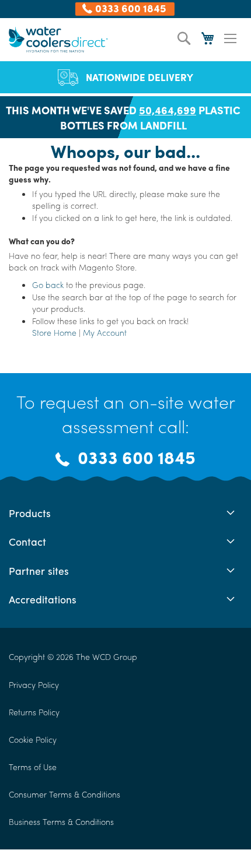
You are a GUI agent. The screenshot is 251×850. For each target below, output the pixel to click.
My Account (105, 332)
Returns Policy (34, 712)
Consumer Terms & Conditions (64, 794)
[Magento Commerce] (58, 39)
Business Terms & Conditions (61, 821)
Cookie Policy (33, 739)
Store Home (54, 332)
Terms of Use (33, 766)
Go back (48, 284)
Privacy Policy (34, 684)
